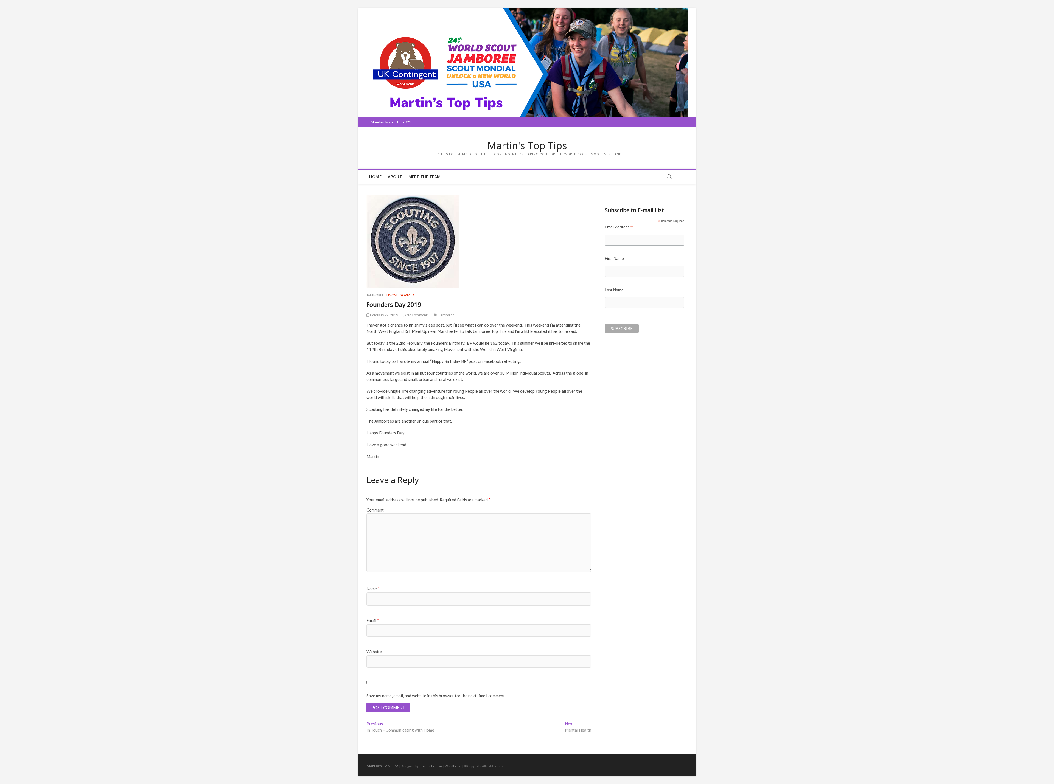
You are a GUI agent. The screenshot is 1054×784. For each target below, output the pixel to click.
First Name (614, 258)
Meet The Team (424, 176)
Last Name (614, 290)
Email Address (619, 227)
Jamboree (375, 295)
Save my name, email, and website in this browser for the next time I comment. (436, 695)
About (395, 176)
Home (375, 176)
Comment (375, 509)
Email (372, 620)
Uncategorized (400, 295)
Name (373, 588)
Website (374, 651)
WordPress (453, 766)
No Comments (417, 315)
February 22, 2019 (383, 315)
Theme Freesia (431, 766)
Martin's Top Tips (527, 146)
